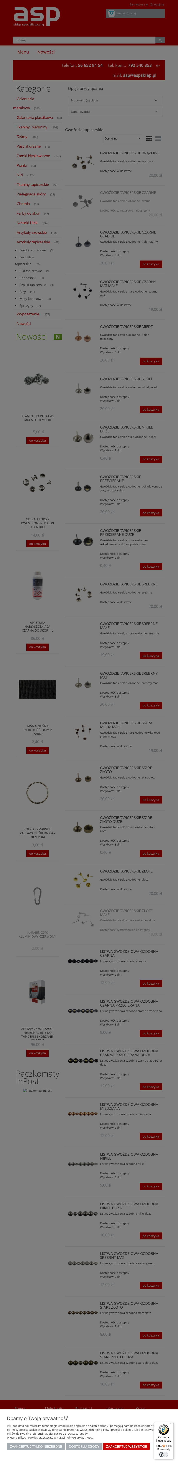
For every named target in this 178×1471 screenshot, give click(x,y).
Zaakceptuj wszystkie (126, 1446)
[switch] (163, 1454)
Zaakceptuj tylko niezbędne (36, 1446)
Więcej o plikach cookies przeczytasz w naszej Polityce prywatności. (50, 1437)
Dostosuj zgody (84, 1446)
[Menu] (171, 1424)
